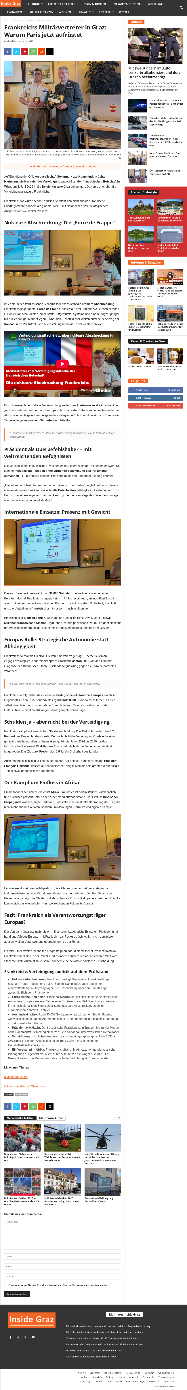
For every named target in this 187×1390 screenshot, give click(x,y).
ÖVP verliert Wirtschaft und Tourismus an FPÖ (164, 172)
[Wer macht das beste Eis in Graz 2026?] (170, 356)
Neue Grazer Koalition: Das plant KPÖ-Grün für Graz (164, 154)
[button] (181, 8)
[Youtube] (33, 1337)
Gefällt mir (174, 390)
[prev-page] (115, 1118)
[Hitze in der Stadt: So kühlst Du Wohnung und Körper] (141, 313)
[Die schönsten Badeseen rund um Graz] (141, 234)
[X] (16, 51)
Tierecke (105, 12)
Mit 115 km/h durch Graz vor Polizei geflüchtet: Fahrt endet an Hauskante (166, 104)
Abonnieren (174, 405)
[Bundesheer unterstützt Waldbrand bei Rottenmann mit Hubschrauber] (62, 1138)
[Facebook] (8, 51)
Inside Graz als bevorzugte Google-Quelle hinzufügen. (62, 166)
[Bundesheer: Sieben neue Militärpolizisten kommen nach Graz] (22, 1138)
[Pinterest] (24, 51)
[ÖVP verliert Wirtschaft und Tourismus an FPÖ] (137, 176)
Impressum (168, 1381)
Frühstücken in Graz (139, 366)
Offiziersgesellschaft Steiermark (24, 1086)
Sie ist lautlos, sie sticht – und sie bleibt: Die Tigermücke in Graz (169, 292)
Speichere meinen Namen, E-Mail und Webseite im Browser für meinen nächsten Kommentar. (57, 1285)
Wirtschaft (134, 1377)
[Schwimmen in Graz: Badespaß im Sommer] (170, 207)
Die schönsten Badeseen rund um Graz (138, 248)
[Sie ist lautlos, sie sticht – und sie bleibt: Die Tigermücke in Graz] (170, 277)
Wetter (124, 12)
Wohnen (65, 12)
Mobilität (155, 4)
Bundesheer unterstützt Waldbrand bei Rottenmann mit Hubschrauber (62, 1157)
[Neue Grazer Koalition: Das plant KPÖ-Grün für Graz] (137, 158)
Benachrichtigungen (135, 1381)
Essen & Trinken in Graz (148, 341)
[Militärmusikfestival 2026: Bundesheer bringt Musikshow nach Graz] (62, 1182)
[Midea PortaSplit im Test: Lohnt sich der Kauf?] (170, 234)
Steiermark (95, 1372)
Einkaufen (14, 12)
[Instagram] (19, 1337)
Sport (109, 1381)
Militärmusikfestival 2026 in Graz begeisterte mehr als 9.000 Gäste (21, 1201)
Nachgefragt (84, 1381)
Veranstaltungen (127, 4)
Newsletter (154, 1381)
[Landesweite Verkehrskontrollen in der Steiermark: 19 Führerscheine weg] (137, 141)
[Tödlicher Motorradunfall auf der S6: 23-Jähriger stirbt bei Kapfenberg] (137, 123)
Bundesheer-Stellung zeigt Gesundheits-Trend (99, 1200)
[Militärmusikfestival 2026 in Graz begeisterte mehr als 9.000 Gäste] (22, 1182)
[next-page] (119, 1118)
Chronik (34, 4)
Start (6, 20)
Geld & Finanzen (41, 12)
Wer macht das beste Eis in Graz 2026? (169, 368)
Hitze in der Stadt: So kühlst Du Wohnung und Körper (140, 326)
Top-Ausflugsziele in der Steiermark (139, 219)
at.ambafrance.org (16, 1076)
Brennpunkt (148, 1377)
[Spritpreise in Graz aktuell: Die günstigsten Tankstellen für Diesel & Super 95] (141, 277)
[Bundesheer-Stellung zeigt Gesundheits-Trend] (103, 1182)
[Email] (50, 51)
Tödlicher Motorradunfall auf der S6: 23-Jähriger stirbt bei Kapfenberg (166, 121)
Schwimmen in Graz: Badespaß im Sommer (169, 219)
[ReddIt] (41, 51)
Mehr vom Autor (51, 1118)
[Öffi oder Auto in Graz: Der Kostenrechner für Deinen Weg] (170, 313)
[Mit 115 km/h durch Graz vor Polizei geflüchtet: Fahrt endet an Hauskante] (137, 105)
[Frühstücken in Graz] (141, 356)
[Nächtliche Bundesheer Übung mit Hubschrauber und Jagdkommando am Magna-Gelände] (103, 1138)
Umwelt (85, 12)
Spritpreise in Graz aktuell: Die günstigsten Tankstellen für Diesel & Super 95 (140, 293)
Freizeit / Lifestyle (144, 192)
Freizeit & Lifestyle (61, 4)
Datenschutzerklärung (165, 1386)
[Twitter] (26, 1337)
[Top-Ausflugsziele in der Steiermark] (141, 207)
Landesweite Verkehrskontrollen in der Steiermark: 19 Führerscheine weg (165, 140)
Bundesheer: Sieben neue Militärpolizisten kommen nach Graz (21, 1157)
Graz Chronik (17, 20)
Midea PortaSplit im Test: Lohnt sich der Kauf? (168, 248)
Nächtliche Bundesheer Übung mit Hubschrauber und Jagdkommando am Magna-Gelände (102, 1158)
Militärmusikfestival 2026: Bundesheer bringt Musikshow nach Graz (61, 1201)
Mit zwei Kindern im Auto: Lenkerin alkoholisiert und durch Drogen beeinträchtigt (155, 72)
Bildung (109, 1377)
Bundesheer (21, 1094)
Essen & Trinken (94, 4)
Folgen (177, 397)
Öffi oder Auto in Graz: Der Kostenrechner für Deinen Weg (170, 326)
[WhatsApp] (33, 51)
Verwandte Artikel (20, 1118)
